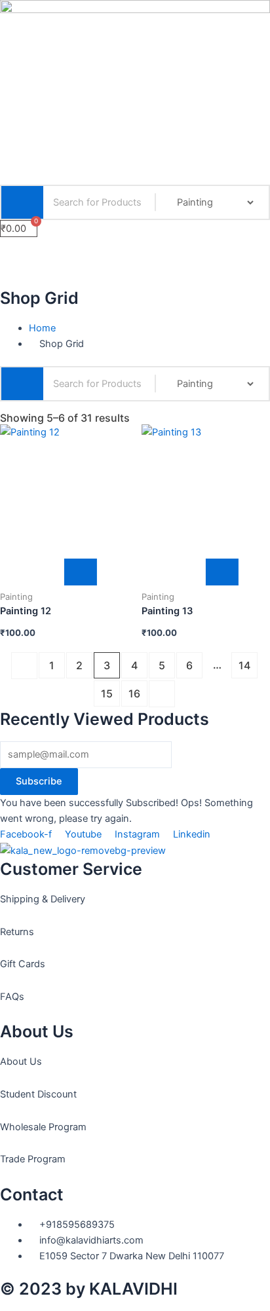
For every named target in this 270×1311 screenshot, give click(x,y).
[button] (135, 249)
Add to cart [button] (80, 572)
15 (107, 693)
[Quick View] (48, 572)
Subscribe (39, 781)
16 (134, 693)
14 (244, 665)
